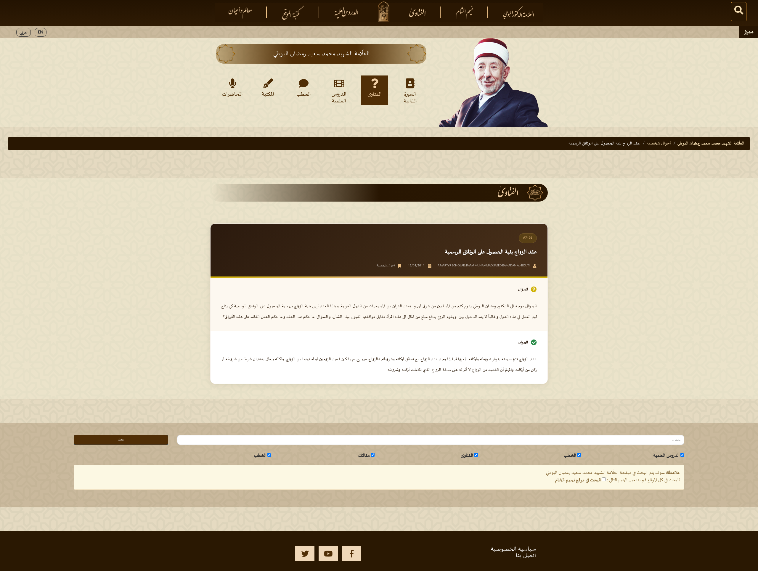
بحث (121, 440)
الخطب (303, 94)
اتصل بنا (526, 555)
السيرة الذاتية (410, 97)
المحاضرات (232, 94)
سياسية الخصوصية (513, 549)
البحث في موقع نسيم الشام (578, 480)
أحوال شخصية (659, 143)
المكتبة (268, 94)
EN (40, 32)
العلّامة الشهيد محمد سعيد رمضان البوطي (710, 143)
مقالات (364, 455)
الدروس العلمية (339, 97)
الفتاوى (374, 94)
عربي (24, 32)
